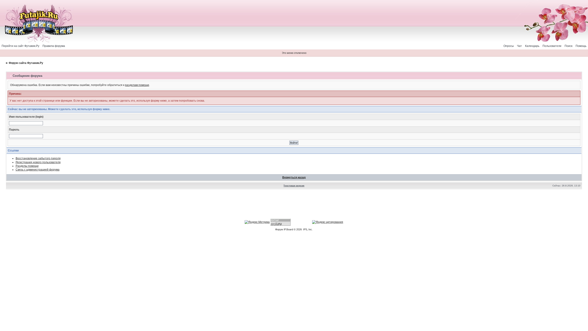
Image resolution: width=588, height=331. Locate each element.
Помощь (581, 46)
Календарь (532, 46)
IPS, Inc (307, 229)
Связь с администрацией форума (37, 169)
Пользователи (552, 46)
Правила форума (53, 46)
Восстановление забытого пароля (38, 158)
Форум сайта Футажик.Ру (26, 63)
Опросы (508, 46)
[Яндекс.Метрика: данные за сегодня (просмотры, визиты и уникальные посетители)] (257, 222)
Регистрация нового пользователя (38, 162)
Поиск (568, 46)
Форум (279, 229)
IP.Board (288, 229)
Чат (519, 46)
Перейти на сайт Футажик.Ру (20, 46)
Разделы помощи (27, 166)
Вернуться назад (294, 177)
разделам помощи (137, 85)
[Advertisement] (294, 204)
